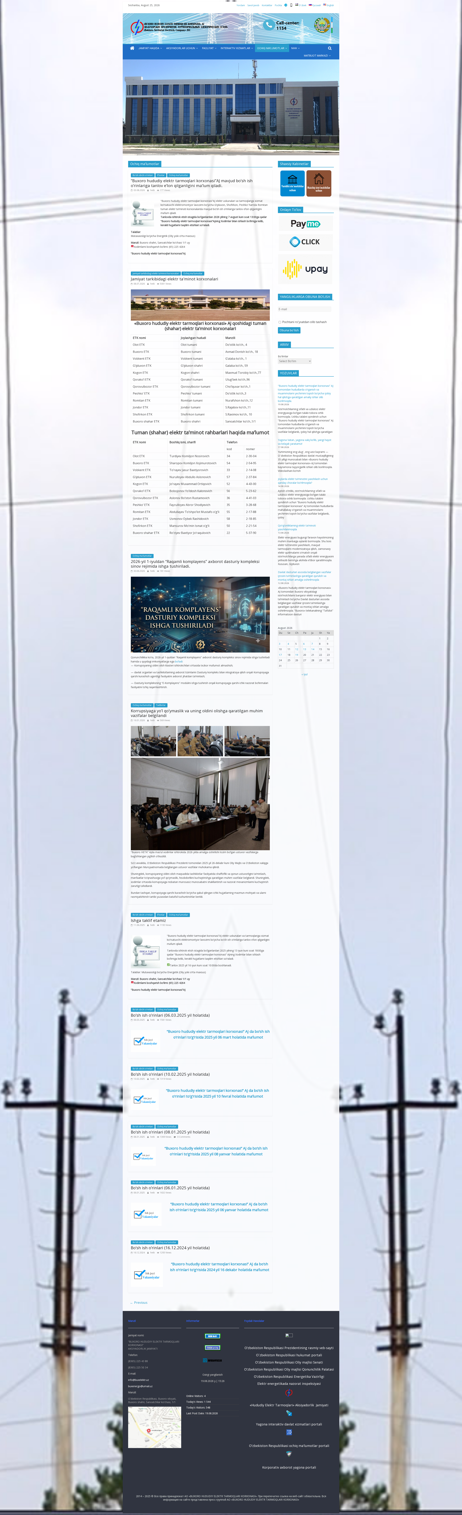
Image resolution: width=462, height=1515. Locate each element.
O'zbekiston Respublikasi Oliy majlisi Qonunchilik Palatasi (289, 1369)
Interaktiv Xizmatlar (235, 48)
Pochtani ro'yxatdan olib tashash (304, 322)
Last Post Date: (195, 1413)
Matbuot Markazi (316, 55)
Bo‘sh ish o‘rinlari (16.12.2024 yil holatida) (170, 1247)
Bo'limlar (283, 356)
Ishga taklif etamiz (148, 920)
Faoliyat (208, 48)
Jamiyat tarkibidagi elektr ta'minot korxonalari (174, 278)
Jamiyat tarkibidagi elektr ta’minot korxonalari (156, 273)
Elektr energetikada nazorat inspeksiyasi (289, 1383)
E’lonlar (161, 175)
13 (304, 649)
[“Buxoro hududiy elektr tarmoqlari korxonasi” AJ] (132, 48)
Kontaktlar (267, 5)
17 (280, 654)
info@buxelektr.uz (138, 1380)
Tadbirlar (161, 705)
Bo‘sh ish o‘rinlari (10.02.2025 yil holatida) (170, 1074)
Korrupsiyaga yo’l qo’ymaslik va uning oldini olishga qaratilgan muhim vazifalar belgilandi (197, 713)
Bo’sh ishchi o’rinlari (143, 175)
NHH (294, 48)
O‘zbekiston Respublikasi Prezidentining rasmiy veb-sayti (289, 1348)
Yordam (241, 5)
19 (296, 654)
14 (312, 649)
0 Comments (183, 1136)
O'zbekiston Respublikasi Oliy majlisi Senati (289, 1362)
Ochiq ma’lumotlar (270, 48)
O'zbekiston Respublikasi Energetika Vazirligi (289, 1376)
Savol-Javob (253, 5)
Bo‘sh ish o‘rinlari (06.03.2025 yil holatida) (170, 1015)
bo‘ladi (178, 661)
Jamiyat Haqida (148, 48)
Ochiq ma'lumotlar (178, 175)
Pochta (278, 5)
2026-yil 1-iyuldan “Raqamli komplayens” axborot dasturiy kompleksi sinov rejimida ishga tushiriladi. (195, 564)
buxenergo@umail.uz (140, 1386)
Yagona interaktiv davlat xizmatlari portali (289, 1424)
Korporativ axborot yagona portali (289, 1467)
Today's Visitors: (196, 1407)
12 (296, 649)
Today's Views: (195, 1401)
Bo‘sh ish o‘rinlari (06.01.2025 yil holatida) (170, 1187)
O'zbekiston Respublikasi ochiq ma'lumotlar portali (289, 1446)
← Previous (138, 1302)
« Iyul (305, 674)
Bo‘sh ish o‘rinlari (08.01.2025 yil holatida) (170, 1132)
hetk (152, 190)
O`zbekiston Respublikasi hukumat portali (289, 1355)
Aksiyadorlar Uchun (180, 48)
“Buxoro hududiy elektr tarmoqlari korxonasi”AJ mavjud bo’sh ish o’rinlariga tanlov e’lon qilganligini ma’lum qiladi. (192, 183)
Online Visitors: (195, 1396)
